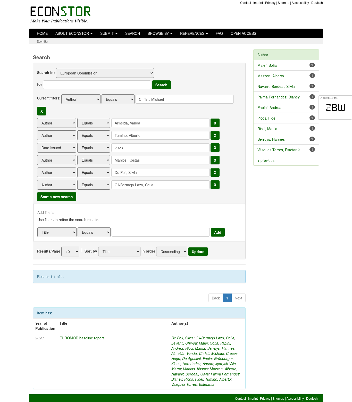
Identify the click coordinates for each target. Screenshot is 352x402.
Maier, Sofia (208, 343)
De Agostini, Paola (197, 358)
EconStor (42, 41)
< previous (265, 160)
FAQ (219, 33)
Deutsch (317, 2)
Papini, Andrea (269, 107)
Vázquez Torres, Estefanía (192, 384)
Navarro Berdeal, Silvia (190, 373)
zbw (336, 107)
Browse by (159, 33)
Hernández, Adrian (197, 363)
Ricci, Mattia (195, 348)
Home (42, 33)
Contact (245, 2)
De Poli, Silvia (182, 337)
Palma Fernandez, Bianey (278, 96)
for (39, 84)
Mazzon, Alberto (223, 368)
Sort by (91, 251)
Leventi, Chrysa (184, 343)
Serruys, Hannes (220, 348)
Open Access (243, 33)
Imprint (258, 2)
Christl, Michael (211, 353)
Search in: (46, 72)
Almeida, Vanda (184, 353)
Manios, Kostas (195, 368)
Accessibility (300, 2)
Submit (107, 33)
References (192, 33)
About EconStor (72, 33)
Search (132, 33)
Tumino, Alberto (218, 379)
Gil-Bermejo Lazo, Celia (215, 337)
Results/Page (48, 251)
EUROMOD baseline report (82, 337)
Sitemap (283, 2)
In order (148, 251)
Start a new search (56, 196)
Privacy (270, 2)
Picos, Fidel (193, 379)
